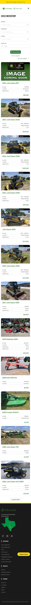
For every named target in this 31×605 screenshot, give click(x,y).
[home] (11, 8)
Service (3, 569)
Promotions (4, 552)
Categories (3, 21)
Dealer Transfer (5, 559)
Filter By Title (3, 43)
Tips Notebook (5, 554)
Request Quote (5, 574)
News (2, 589)
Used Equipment (5, 547)
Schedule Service (5, 572)
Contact (3, 592)
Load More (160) (15, 499)
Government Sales (6, 561)
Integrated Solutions (6, 557)
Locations (3, 36)
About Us (3, 582)
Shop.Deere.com (21, 2)
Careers (3, 587)
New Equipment (5, 544)
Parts (2, 549)
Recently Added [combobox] (22, 58)
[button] (28, 8)
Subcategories (4, 28)
